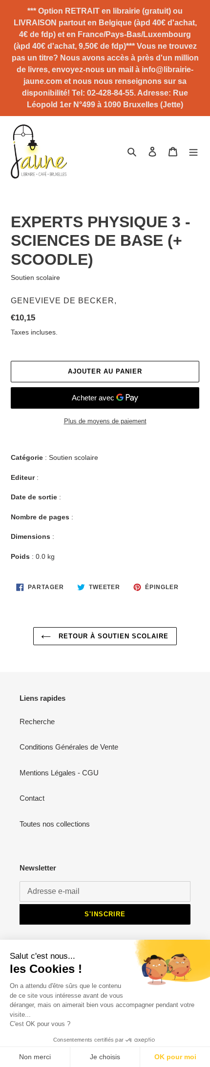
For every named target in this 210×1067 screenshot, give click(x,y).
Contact (32, 798)
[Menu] (193, 151)
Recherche (37, 721)
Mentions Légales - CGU (59, 773)
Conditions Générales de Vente (69, 747)
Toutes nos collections (55, 824)
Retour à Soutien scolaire (112, 636)
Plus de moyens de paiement (105, 421)
